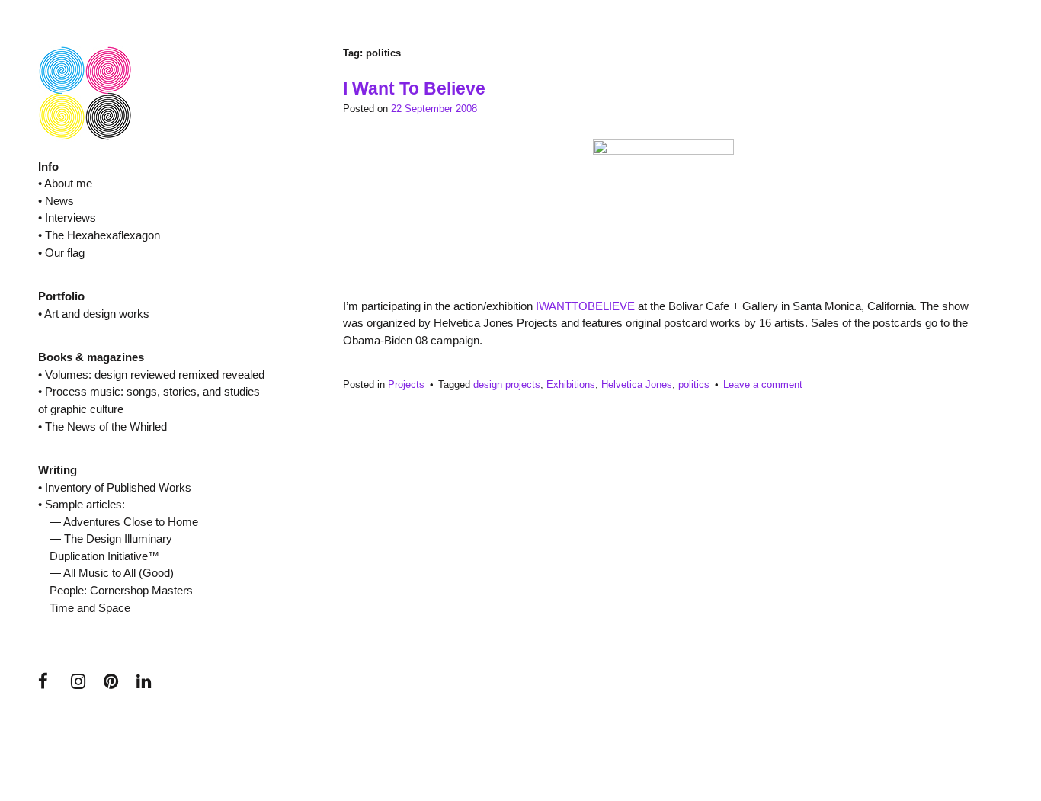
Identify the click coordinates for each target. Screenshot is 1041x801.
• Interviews (67, 217)
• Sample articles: (81, 504)
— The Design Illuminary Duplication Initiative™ (111, 547)
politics (693, 384)
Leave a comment (762, 384)
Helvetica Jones (636, 384)
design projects (506, 384)
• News (56, 200)
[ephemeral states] (85, 137)
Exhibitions (570, 384)
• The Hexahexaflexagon (99, 235)
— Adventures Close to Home (124, 521)
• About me (65, 183)
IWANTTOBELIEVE (585, 306)
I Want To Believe (414, 88)
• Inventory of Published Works (114, 487)
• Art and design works (93, 313)
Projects (406, 384)
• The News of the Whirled (102, 426)
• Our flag (61, 252)
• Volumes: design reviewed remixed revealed (151, 374)
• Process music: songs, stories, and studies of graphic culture (149, 400)
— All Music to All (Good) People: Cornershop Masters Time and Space (121, 590)
